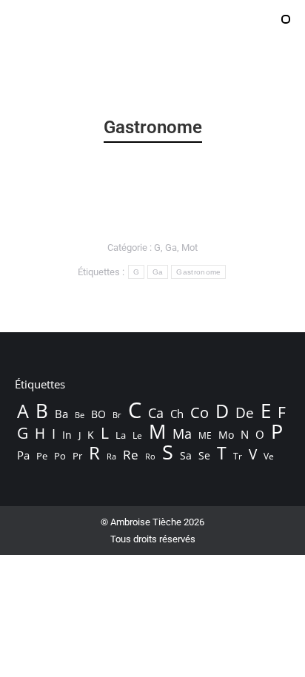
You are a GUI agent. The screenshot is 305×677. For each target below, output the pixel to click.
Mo (226, 435)
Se (204, 455)
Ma (182, 433)
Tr (237, 456)
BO (98, 414)
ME (205, 435)
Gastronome (198, 272)
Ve (269, 456)
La (120, 435)
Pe (41, 455)
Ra (111, 456)
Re (130, 455)
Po (60, 455)
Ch (177, 413)
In (67, 435)
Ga (171, 247)
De (244, 412)
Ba (61, 413)
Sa (186, 455)
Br (117, 415)
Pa (23, 455)
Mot (189, 247)
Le (137, 435)
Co (199, 412)
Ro (150, 456)
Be (79, 414)
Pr (77, 455)
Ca (156, 412)
